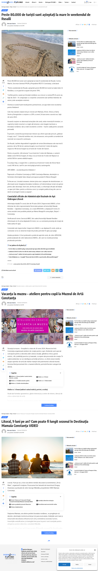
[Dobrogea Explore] (12, 2)
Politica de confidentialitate (77, 568)
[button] (95, 550)
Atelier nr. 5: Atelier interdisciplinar (20, 383)
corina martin (16, 264)
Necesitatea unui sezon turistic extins (47, 504)
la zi (77, 71)
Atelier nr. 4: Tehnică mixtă (45, 380)
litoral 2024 (23, 264)
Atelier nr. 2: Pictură (43, 377)
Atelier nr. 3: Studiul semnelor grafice (20, 380)
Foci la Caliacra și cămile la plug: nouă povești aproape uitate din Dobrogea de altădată (31, 249)
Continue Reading (49, 405)
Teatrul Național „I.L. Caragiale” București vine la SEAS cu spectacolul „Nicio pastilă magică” (33, 257)
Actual (5, 10)
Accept (64, 564)
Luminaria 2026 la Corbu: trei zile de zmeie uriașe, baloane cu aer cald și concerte (30, 251)
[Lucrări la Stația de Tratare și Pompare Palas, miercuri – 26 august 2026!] (72, 69)
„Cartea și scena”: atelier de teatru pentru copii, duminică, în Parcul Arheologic (29, 254)
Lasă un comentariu (56, 277)
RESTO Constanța (31, 264)
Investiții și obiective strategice (46, 500)
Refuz (77, 564)
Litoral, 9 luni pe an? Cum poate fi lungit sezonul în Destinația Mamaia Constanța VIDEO (21, 500)
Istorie (81, 47)
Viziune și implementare (17, 507)
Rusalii (38, 264)
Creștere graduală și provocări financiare (21, 504)
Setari (89, 564)
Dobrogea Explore (11, 23)
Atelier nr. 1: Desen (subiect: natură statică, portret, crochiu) (20, 377)
